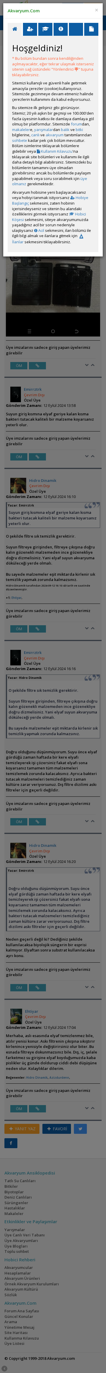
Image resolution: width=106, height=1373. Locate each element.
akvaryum (55, 134)
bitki (79, 129)
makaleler (21, 129)
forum (76, 124)
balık (65, 129)
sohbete (19, 140)
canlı (35, 134)
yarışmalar (43, 129)
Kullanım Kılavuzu (56, 151)
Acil (40, 230)
